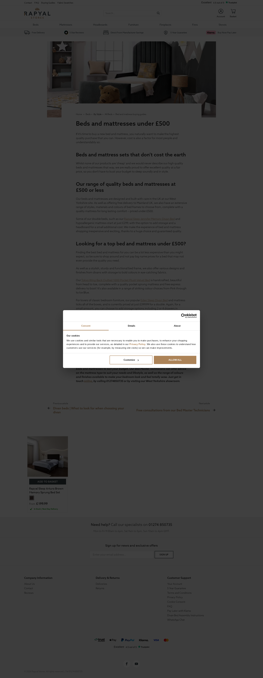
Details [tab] (131, 325)
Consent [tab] (85, 325)
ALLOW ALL (175, 360)
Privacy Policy (137, 344)
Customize (129, 360)
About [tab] (177, 325)
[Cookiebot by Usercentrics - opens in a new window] (183, 316)
